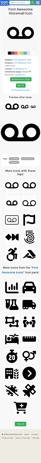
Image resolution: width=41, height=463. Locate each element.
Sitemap (35, 438)
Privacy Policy (7, 438)
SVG (19, 85)
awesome (14, 162)
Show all (20, 424)
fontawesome (27, 159)
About (26, 434)
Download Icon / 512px (21, 79)
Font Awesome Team (22, 60)
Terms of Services (22, 438)
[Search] (32, 3)
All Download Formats (20, 90)
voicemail (14, 159)
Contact (34, 434)
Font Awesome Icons (22, 63)
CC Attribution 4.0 (20, 69)
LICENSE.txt (20, 75)
